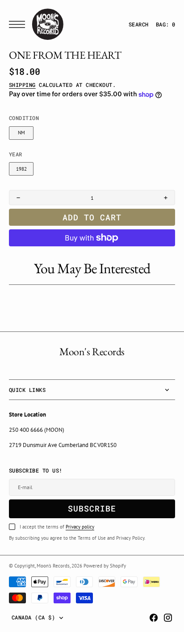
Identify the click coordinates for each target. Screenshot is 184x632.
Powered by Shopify (105, 566)
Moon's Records (53, 566)
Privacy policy (80, 527)
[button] (19, 24)
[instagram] (168, 618)
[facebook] (153, 618)
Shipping (22, 84)
